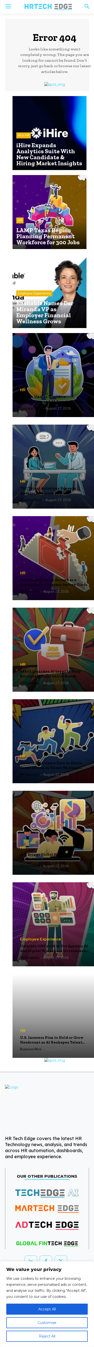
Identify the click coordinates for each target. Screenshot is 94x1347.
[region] (47, 1304)
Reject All (47, 1336)
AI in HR (23, 135)
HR (20, 220)
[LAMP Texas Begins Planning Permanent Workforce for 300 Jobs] (49, 212)
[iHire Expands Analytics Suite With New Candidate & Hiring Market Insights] (49, 133)
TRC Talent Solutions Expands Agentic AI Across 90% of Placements (48, 491)
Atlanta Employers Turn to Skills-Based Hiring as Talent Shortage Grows (51, 765)
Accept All (47, 1309)
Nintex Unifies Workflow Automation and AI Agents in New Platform (51, 399)
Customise (47, 1322)
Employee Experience (34, 293)
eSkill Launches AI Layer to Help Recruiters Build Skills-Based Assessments (50, 674)
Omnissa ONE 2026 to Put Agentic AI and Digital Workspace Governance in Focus (54, 949)
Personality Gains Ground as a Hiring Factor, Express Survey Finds (53, 582)
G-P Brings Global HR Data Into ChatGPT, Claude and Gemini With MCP (51, 857)
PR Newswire (29, 591)
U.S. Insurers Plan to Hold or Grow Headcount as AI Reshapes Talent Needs (51, 1040)
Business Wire (30, 408)
